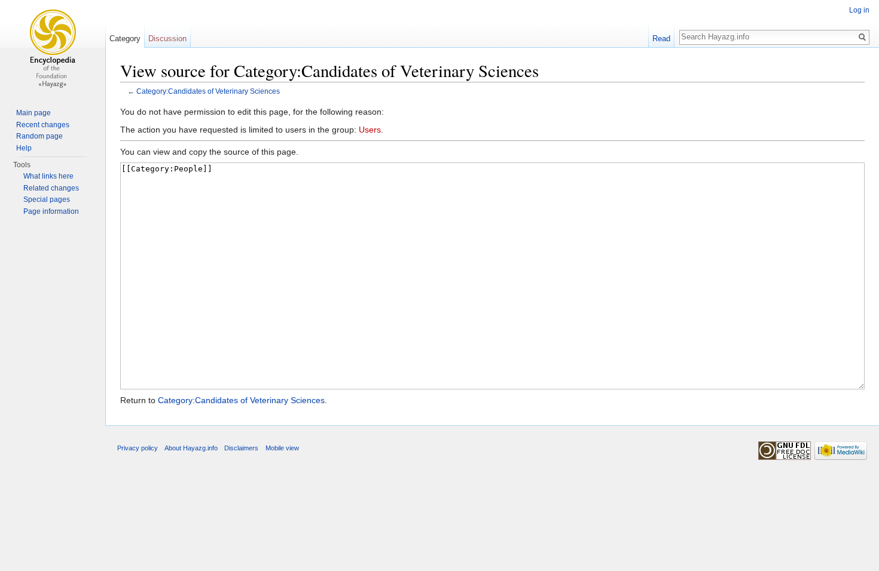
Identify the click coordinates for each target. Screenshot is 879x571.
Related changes (51, 188)
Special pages (46, 199)
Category (125, 38)
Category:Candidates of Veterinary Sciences (208, 91)
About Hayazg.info (191, 448)
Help (24, 148)
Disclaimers (241, 448)
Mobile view (282, 448)
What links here (48, 176)
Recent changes (42, 125)
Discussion (167, 38)
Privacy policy (137, 448)
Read (661, 38)
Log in (859, 10)
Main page (33, 113)
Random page (39, 136)
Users (370, 129)
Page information (51, 211)
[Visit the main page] (52, 48)
